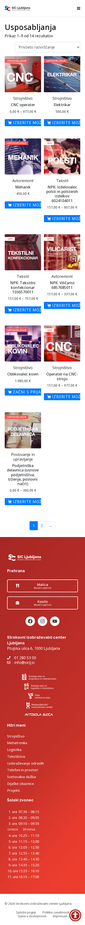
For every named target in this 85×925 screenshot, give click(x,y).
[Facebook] (30, 621)
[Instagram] (42, 621)
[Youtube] (55, 621)
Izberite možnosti (34, 122)
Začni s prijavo (30, 392)
